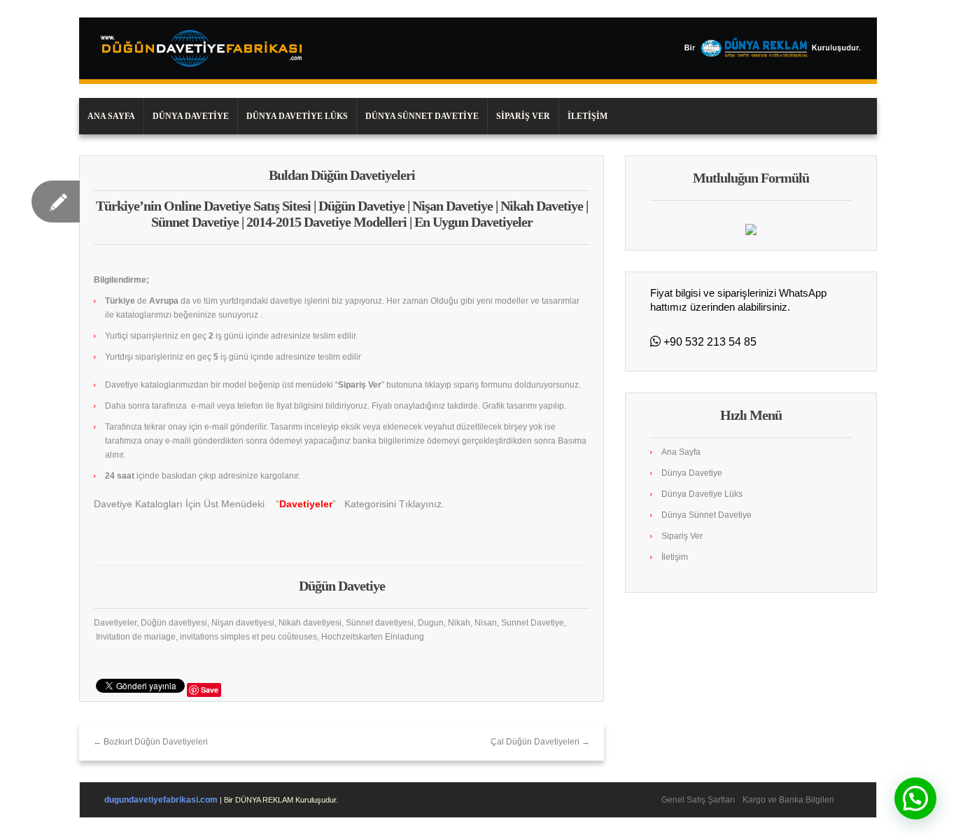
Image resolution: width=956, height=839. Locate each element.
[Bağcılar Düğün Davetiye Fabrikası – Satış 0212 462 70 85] (478, 50)
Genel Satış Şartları (698, 800)
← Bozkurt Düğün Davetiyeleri (150, 742)
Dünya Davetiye (191, 116)
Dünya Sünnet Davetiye (422, 116)
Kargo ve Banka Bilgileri (788, 800)
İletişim (587, 116)
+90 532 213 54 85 (709, 342)
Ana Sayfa (111, 116)
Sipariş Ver (523, 116)
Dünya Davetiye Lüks (297, 116)
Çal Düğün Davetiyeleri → (540, 742)
